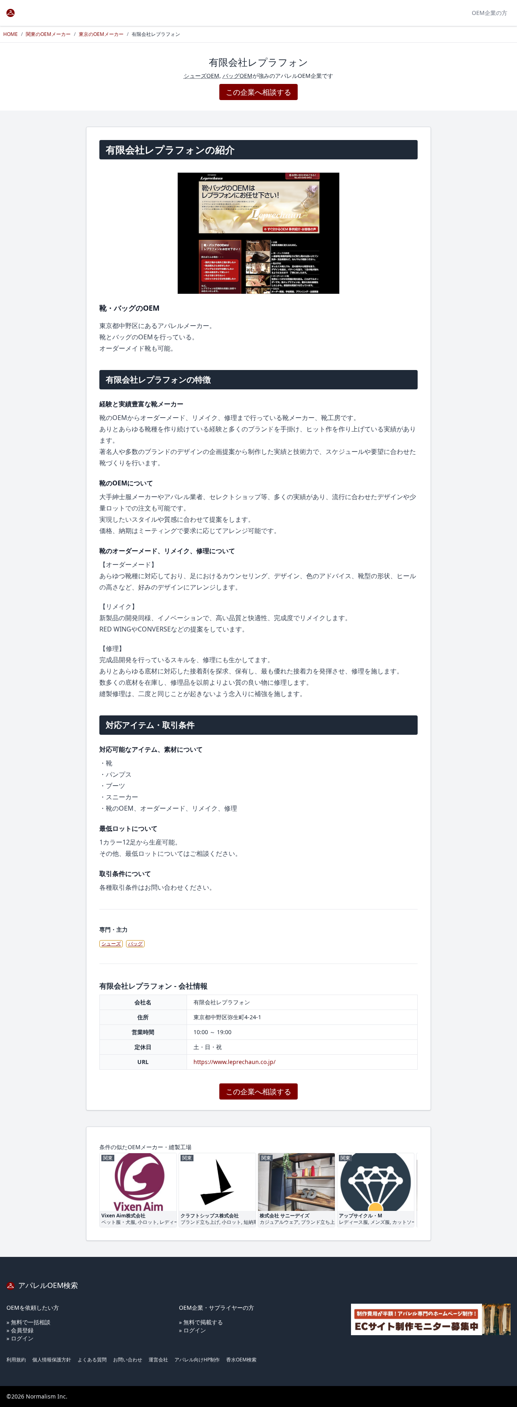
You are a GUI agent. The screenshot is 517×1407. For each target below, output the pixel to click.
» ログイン (20, 1338)
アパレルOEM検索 (47, 1285)
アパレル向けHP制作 (197, 1359)
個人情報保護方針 (51, 1359)
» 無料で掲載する (201, 1322)
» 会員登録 (20, 1330)
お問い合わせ (127, 1359)
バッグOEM (237, 75)
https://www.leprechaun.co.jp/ (234, 1062)
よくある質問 (92, 1359)
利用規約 (16, 1359)
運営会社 (158, 1359)
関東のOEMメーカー (48, 34)
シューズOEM (201, 75)
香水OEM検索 (241, 1359)
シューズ (111, 943)
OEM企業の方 (489, 13)
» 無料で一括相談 (28, 1322)
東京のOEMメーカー (101, 34)
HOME (10, 34)
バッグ (135, 943)
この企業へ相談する (258, 92)
